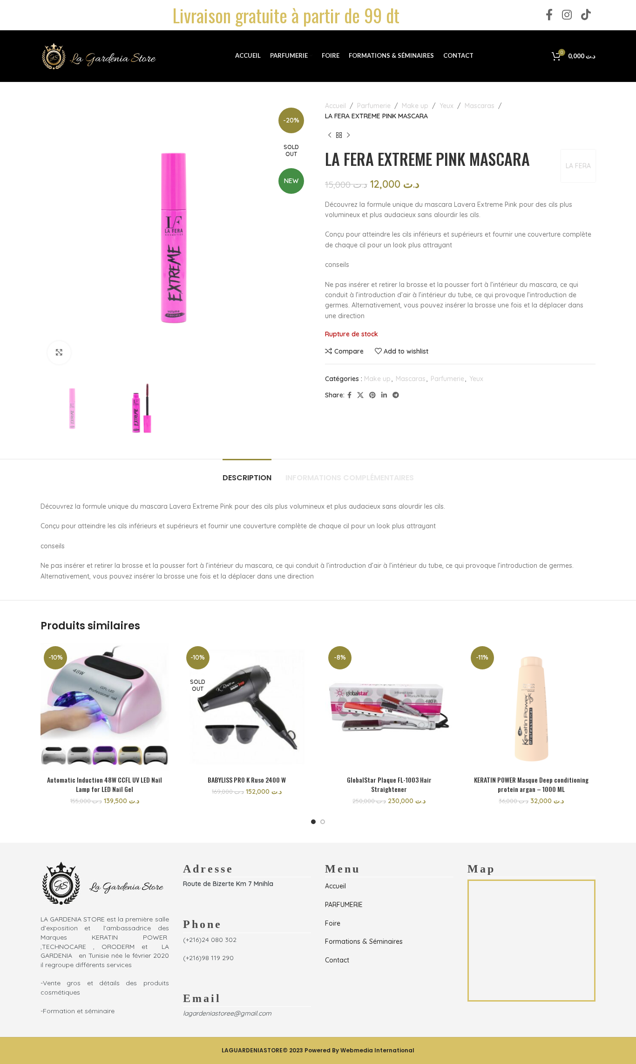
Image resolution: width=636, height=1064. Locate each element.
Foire (332, 923)
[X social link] (360, 395)
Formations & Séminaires (364, 941)
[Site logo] (99, 55)
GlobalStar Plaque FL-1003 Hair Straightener (389, 784)
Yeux (446, 106)
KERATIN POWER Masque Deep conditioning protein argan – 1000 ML (531, 784)
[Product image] (105, 707)
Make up (415, 106)
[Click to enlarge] (59, 352)
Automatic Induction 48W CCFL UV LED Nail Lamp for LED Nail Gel (104, 784)
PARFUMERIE (344, 904)
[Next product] (348, 135)
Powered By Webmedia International (359, 1050)
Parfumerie (374, 106)
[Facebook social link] (549, 15)
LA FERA (578, 166)
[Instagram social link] (566, 15)
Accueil (335, 106)
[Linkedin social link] (384, 395)
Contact (337, 960)
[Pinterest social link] (372, 395)
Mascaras (479, 106)
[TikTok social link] (585, 15)
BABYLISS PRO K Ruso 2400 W (247, 779)
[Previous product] (329, 135)
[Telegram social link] (396, 395)
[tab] (247, 473)
